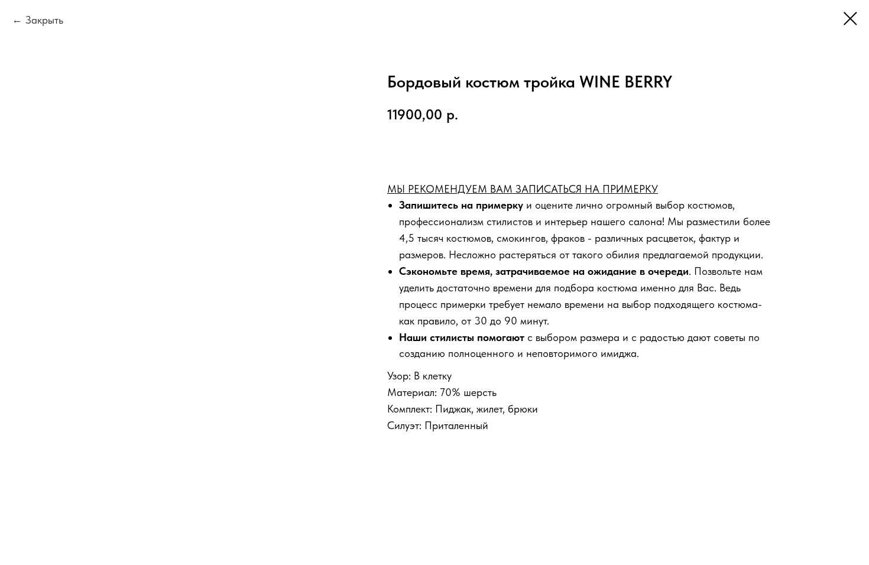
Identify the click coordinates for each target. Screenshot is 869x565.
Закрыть (44, 20)
